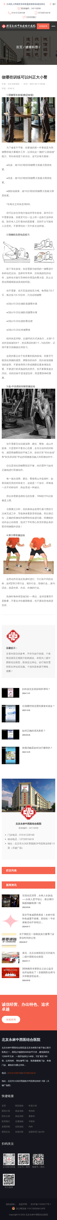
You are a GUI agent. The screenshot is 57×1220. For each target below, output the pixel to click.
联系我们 (6, 1121)
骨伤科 (32, 1111)
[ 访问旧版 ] (31, 17)
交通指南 (19, 1121)
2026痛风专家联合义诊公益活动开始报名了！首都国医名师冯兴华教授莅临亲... (38, 972)
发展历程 (6, 1126)
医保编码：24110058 (31, 8)
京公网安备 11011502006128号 (30, 1208)
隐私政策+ (10, 1204)
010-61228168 (18, 13)
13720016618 (43, 13)
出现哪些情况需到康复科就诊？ (38, 706)
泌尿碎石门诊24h (36, 1132)
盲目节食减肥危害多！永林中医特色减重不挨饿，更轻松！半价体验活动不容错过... (38, 918)
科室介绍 (33, 1106)
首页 (4, 1106)
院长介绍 (6, 1116)
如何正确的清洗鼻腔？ (34, 730)
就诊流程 (19, 1116)
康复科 (32, 1116)
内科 (31, 1126)
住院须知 (19, 1126)
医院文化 (6, 1132)
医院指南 (19, 1106)
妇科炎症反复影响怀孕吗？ (36, 689)
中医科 (32, 1121)
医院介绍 (6, 1111)
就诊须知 (19, 1111)
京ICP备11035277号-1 (41, 1204)
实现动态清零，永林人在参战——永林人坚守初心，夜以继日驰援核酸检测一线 (38, 899)
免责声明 (23, 1204)
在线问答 (19, 1132)
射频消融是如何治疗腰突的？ (37, 747)
